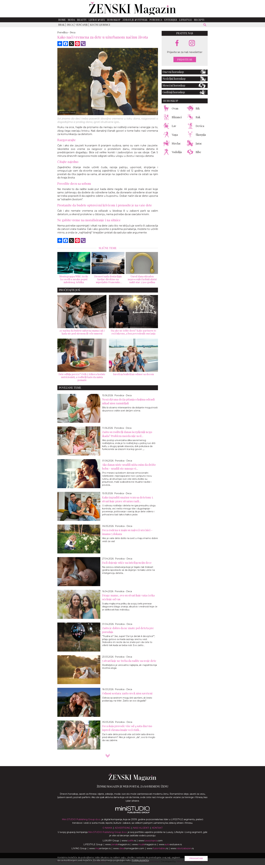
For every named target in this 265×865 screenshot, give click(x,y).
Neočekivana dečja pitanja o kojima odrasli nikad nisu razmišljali (128, 401)
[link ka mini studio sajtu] (132, 812)
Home (62, 19)
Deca (70, 24)
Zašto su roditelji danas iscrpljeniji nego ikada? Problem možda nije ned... (127, 434)
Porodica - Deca (123, 395)
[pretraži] (205, 25)
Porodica (156, 19)
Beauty (81, 19)
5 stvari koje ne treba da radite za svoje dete (129, 661)
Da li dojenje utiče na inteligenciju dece (127, 562)
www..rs (129, 840)
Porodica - (63, 32)
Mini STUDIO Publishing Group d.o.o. (81, 819)
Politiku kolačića (140, 860)
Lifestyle (185, 19)
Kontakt (157, 827)
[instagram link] (191, 43)
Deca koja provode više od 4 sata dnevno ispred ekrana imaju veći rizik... (127, 728)
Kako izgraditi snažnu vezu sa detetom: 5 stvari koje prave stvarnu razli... (127, 499)
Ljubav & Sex (97, 19)
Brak (61, 24)
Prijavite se (184, 59)
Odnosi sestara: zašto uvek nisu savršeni (127, 693)
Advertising (123, 827)
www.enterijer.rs (100, 848)
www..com (150, 840)
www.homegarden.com (128, 848)
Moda (71, 19)
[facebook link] (177, 43)
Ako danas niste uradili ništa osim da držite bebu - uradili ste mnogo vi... (129, 466)
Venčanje (82, 24)
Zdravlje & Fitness (135, 19)
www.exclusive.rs (170, 844)
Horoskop (113, 19)
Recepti (199, 19)
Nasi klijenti (141, 827)
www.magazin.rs (117, 844)
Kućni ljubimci (100, 24)
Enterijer (170, 19)
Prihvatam (196, 858)
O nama (107, 827)
